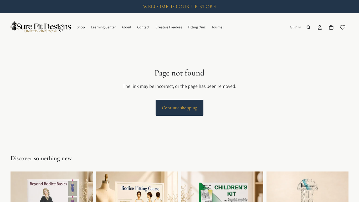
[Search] (308, 27)
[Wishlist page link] (342, 27)
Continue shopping (179, 107)
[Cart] (331, 27)
